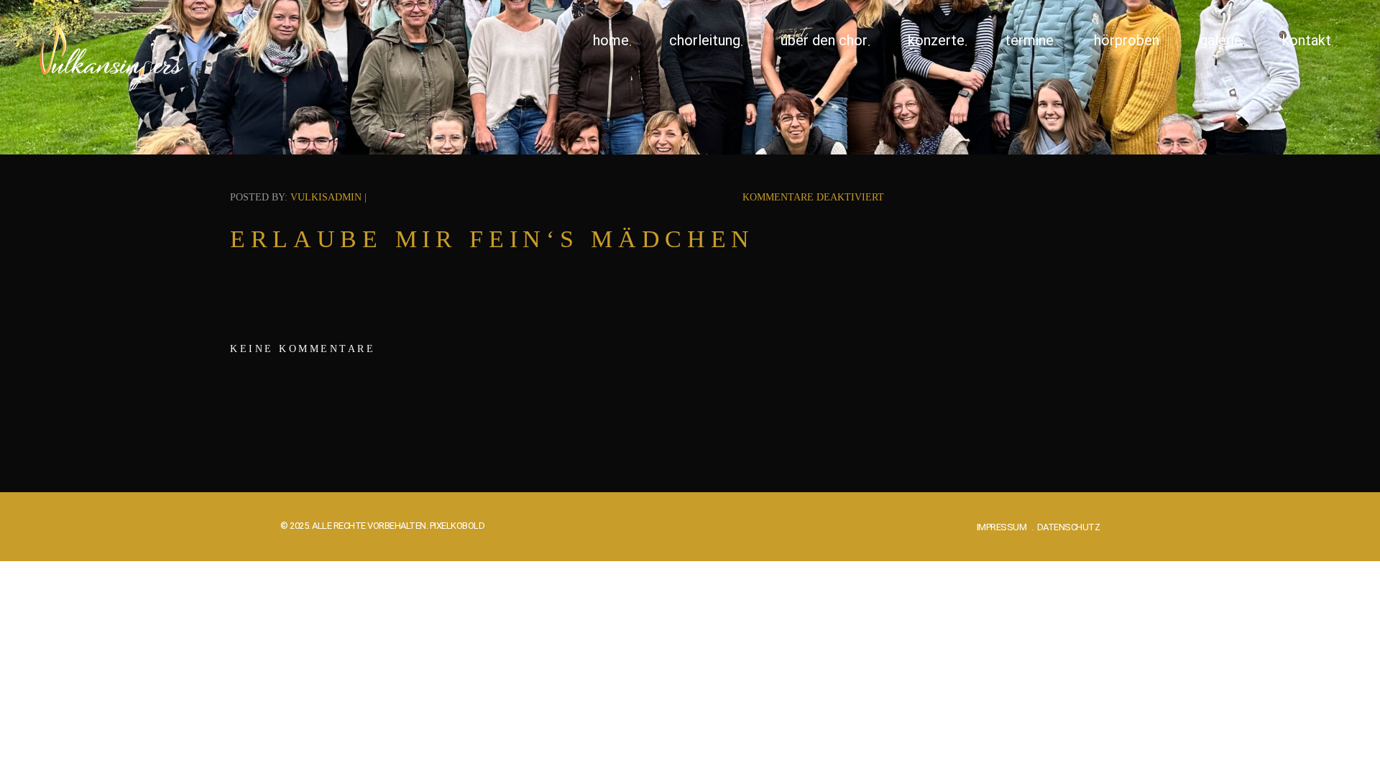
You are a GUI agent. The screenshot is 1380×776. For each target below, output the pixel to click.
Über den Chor (824, 40)
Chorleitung (704, 40)
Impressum (1002, 527)
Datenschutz (1068, 527)
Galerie (1221, 40)
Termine (1029, 40)
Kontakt (1306, 40)
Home (611, 40)
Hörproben (1126, 40)
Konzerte (936, 40)
